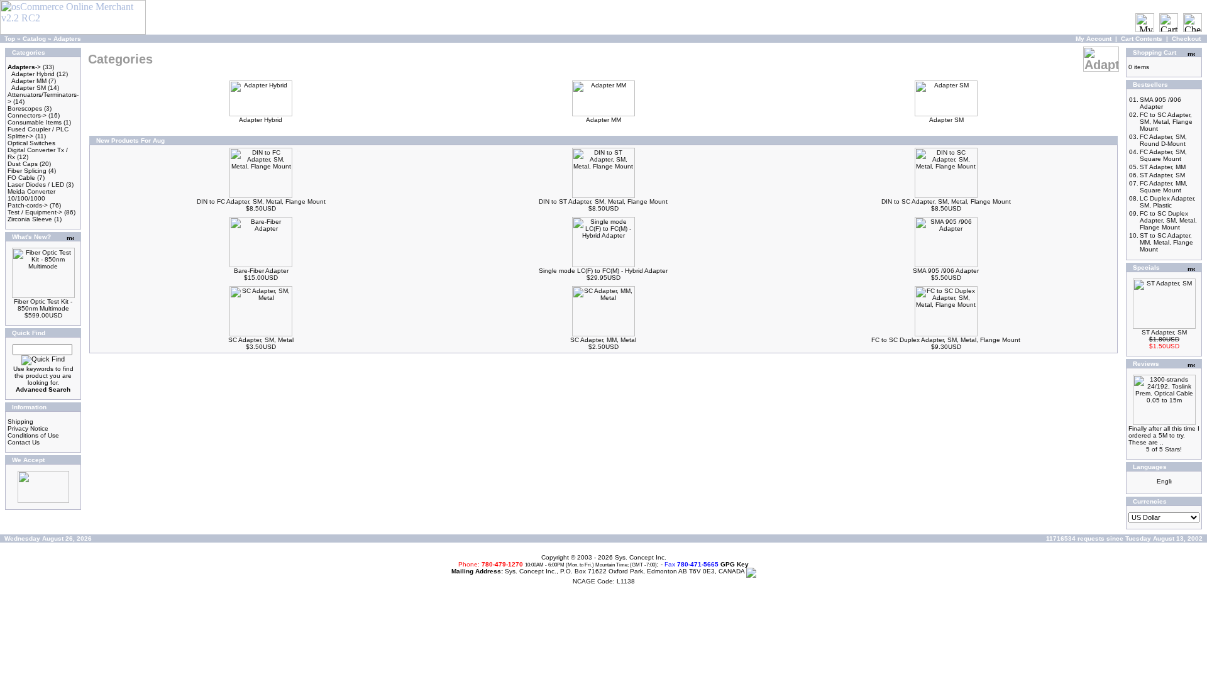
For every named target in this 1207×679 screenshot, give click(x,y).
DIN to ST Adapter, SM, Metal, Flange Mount (603, 201)
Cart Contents (1141, 38)
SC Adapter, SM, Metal (261, 339)
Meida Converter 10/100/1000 (31, 195)
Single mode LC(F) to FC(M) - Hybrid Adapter (603, 270)
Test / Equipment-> (35, 212)
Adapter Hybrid (33, 73)
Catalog (34, 38)
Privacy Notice (28, 428)
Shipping (20, 421)
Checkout (1186, 38)
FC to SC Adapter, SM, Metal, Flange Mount (1166, 121)
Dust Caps (23, 163)
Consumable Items (35, 122)
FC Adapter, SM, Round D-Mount (1163, 140)
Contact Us (24, 442)
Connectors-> (27, 115)
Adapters (67, 38)
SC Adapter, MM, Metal (603, 339)
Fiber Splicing (27, 170)
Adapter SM (28, 87)
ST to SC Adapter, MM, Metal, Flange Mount (1166, 242)
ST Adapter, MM (1163, 166)
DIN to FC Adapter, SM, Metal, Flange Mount (261, 201)
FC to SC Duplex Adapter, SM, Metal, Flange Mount (945, 339)
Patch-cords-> (28, 205)
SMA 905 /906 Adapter (946, 270)
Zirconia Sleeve (30, 219)
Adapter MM (29, 80)
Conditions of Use (33, 435)
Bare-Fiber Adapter (261, 270)
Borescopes (25, 108)
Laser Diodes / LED (36, 184)
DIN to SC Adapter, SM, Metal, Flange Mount (946, 201)
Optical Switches (31, 143)
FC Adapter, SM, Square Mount (1163, 155)
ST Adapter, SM (1162, 175)
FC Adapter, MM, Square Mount (1164, 187)
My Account (1093, 38)
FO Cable (21, 177)
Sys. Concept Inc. (640, 557)
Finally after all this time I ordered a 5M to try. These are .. (1163, 435)
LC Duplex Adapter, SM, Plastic (1168, 202)
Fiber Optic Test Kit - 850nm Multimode (43, 305)
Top (9, 38)
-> (24, 66)
